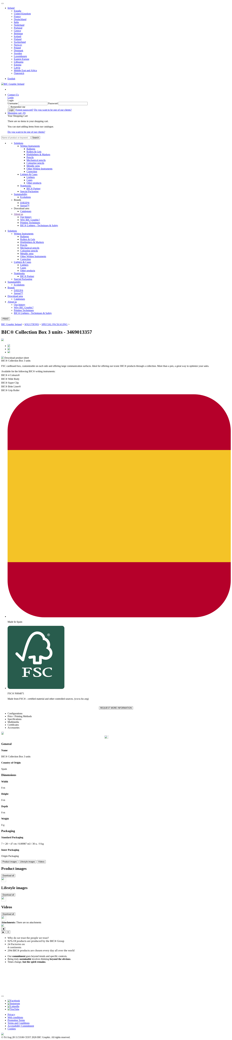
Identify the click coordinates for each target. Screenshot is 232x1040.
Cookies (12, 1028)
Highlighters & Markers (38, 154)
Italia (16, 22)
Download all (8, 875)
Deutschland (20, 19)
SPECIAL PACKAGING (55, 324)
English (11, 78)
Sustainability (20, 194)
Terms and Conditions (19, 1023)
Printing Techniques (30, 222)
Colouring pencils (35, 163)
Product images (10, 862)
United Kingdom (22, 13)
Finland (17, 39)
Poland (17, 47)
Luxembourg (20, 56)
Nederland (19, 25)
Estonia (17, 64)
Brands (11, 287)
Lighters (31, 177)
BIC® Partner (33, 188)
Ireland (11, 8)
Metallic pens (33, 166)
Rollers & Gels (34, 151)
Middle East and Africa (25, 70)
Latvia (17, 67)
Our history (26, 217)
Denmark (18, 50)
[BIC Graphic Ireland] (12, 84)
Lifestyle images (27, 862)
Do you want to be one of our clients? (53, 110)
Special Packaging (29, 191)
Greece (17, 30)
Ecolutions (25, 197)
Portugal (18, 27)
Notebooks (25, 185)
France (17, 16)
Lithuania (18, 62)
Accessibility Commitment (21, 1026)
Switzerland (20, 42)
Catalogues (25, 211)
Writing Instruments (30, 146)
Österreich (19, 73)
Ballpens (31, 148)
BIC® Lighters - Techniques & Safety (39, 225)
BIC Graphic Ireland (11, 324)
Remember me (18, 107)
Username (13, 103)
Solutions (18, 143)
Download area (15, 296)
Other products (34, 183)
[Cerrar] (2, 996)
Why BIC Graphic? (30, 219)
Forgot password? (24, 110)
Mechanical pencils (36, 160)
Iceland (17, 36)
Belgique (18, 33)
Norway (18, 45)
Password (53, 103)
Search (35, 137)
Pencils (30, 157)
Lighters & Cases (28, 174)
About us (18, 214)
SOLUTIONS (31, 324)
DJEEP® (25, 202)
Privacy (11, 1014)
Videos (41, 862)
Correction (32, 171)
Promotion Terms (16, 1020)
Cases (29, 180)
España (17, 10)
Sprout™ (24, 205)
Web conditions (15, 1017)
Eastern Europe (21, 59)
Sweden (18, 53)
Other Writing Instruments (39, 168)
